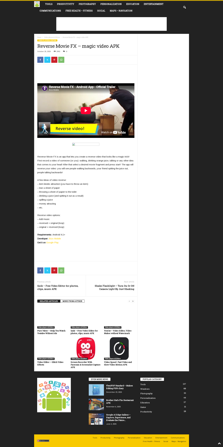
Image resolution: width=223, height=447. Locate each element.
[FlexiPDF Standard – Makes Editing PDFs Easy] (96, 390)
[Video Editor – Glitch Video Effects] (52, 348)
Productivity (65, 4)
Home (39, 37)
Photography (87, 4)
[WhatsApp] (61, 60)
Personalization (111, 4)
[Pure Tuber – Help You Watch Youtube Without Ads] (52, 317)
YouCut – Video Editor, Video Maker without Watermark (118, 332)
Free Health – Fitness (79, 10)
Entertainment (154, 4)
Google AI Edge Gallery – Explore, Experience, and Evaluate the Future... (118, 417)
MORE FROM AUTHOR (72, 301)
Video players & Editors (52, 37)
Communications (50, 10)
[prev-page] (129, 301)
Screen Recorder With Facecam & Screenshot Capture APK (85, 365)
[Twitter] (47, 60)
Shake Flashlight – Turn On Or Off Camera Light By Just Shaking (114, 287)
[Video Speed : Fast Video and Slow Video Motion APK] (119, 348)
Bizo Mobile (55, 238)
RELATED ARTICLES (49, 301)
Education (132, 4)
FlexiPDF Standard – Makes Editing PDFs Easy (119, 387)
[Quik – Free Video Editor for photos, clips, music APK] (86, 317)
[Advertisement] (111, 24)
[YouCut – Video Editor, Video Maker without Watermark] (119, 317)
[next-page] (132, 301)
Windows (145, 389)
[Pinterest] (54, 60)
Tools (48, 4)
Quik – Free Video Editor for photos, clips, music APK (57, 287)
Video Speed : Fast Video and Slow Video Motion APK (118, 363)
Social (101, 10)
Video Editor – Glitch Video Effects (50, 363)
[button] (184, 7)
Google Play (52, 242)
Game (143, 407)
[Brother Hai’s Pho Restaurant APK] (96, 404)
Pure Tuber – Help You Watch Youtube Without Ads (51, 332)
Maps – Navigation (121, 10)
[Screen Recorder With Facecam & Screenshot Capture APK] (86, 348)
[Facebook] (40, 60)
